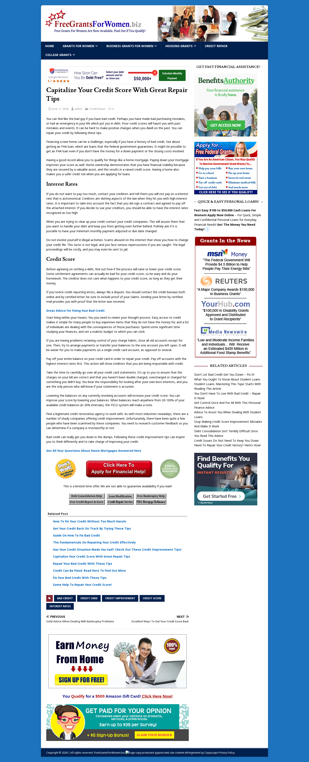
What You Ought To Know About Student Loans (227, 379)
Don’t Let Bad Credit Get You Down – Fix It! (224, 374)
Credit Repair (216, 46)
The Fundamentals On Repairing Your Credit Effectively (94, 543)
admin (78, 109)
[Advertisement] (228, 542)
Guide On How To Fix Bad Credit (76, 535)
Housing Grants (179, 46)
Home (49, 46)
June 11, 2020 (60, 109)
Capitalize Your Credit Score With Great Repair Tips (91, 556)
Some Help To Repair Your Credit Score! (82, 585)
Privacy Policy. (227, 752)
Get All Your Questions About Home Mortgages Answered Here (93, 451)
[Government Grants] (225, 192)
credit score (152, 598)
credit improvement (120, 598)
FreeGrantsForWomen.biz (109, 752)
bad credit (65, 598)
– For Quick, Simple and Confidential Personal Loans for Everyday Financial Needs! (227, 219)
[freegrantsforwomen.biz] (154, 39)
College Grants (58, 55)
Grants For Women (78, 46)
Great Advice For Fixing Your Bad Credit (75, 311)
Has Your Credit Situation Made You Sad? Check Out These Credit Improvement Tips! (117, 549)
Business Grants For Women (129, 46)
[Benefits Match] (225, 503)
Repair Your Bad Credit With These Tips (82, 564)
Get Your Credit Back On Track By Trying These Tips (92, 528)
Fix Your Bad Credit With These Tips (80, 578)
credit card (89, 598)
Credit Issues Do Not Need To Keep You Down (226, 441)
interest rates (60, 606)
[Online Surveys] (117, 738)
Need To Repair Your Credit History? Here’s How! (227, 445)
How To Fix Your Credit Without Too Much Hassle (89, 521)
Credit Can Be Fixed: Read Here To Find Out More (89, 570)
